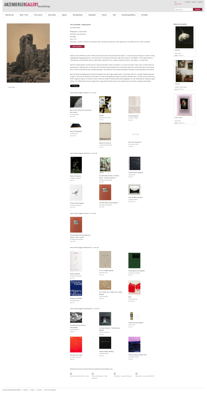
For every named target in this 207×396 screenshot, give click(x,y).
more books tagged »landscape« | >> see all (84, 308)
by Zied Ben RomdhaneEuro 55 (105, 145)
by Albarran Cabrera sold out (76, 357)
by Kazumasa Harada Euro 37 (136, 273)
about (187, 2)
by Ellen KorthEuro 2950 (76, 133)
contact (194, 2)
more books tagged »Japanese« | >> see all (84, 247)
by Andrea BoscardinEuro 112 (77, 205)
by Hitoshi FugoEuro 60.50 (132, 299)
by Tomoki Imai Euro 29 (106, 273)
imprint (25, 390)
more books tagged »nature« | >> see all (83, 153)
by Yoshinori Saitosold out (134, 144)
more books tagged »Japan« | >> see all (83, 93)
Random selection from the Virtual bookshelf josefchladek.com (91, 369)
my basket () (177, 3)
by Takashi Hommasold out (137, 357)
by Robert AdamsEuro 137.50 (135, 199)
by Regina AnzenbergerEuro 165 (108, 205)
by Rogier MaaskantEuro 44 (75, 178)
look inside (11, 87)
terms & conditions (50, 390)
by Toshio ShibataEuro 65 (133, 118)
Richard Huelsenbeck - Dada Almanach (99, 377)
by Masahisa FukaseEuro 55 (104, 118)
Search (197, 9)
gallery (200, 2)
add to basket (77, 46)
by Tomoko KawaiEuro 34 (76, 300)
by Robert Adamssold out (106, 353)
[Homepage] (27, 6)
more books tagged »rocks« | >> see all (83, 213)
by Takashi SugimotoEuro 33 (76, 276)
